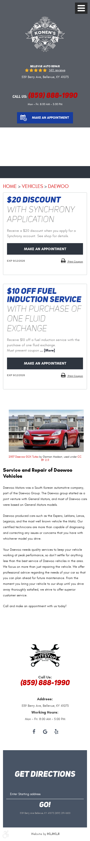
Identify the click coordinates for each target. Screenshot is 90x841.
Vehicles (32, 186)
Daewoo (58, 186)
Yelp (56, 732)
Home (10, 186)
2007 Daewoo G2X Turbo (23, 456)
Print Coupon (75, 261)
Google (45, 732)
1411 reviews (57, 70)
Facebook (34, 732)
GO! (45, 805)
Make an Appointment (50, 118)
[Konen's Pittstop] (45, 51)
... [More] (47, 350)
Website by (45, 834)
